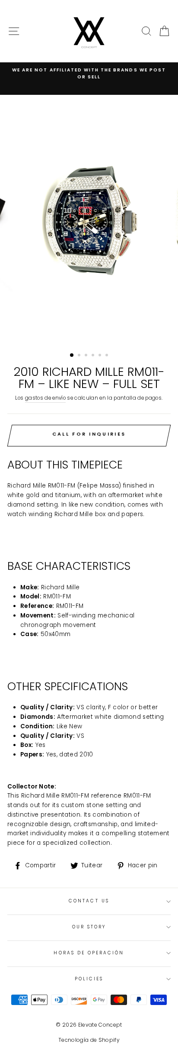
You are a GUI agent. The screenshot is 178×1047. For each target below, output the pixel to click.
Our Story (89, 927)
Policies (89, 979)
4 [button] (94, 356)
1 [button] (72, 355)
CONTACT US (89, 901)
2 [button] (80, 356)
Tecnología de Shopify (89, 1040)
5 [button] (101, 356)
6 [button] (107, 356)
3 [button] (87, 356)
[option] (89, 74)
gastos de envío (45, 397)
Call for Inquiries (89, 433)
